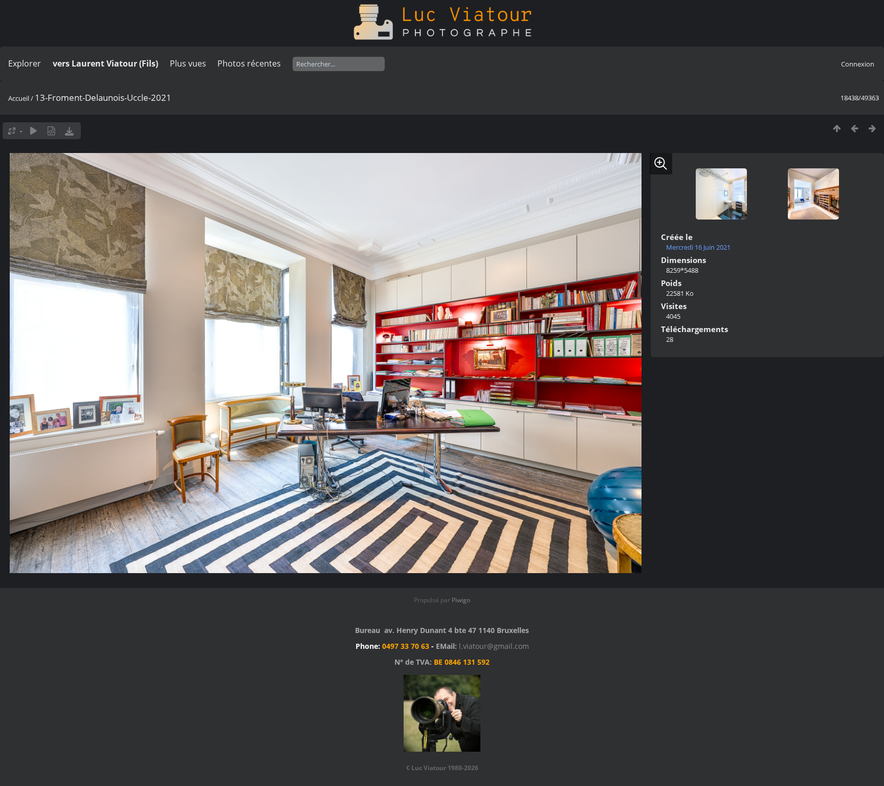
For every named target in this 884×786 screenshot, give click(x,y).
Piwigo (461, 600)
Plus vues (188, 63)
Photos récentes (249, 63)
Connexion (857, 64)
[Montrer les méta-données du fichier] (51, 131)
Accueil (18, 98)
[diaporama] (33, 131)
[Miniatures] (837, 128)
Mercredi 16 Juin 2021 (698, 247)
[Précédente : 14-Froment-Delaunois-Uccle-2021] (855, 128)
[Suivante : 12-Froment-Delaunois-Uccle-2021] (872, 128)
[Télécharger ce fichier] (69, 131)
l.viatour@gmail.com (494, 646)
